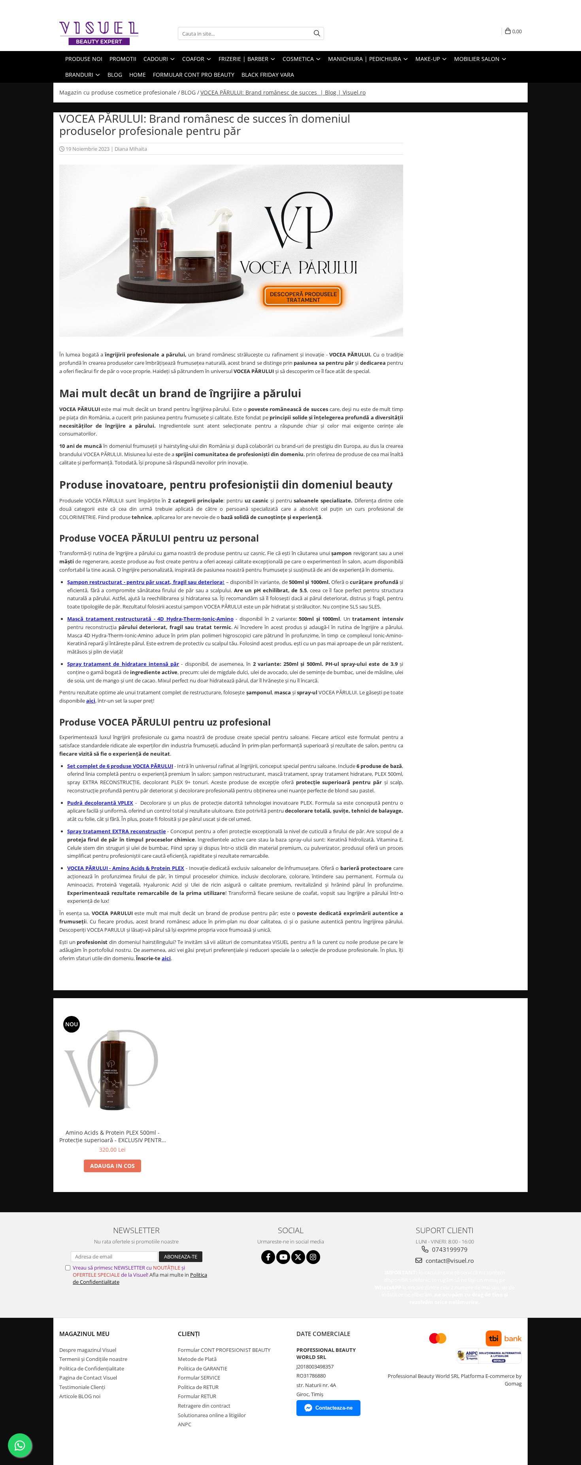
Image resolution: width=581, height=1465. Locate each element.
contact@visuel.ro (449, 1260)
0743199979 (449, 1249)
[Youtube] (283, 1257)
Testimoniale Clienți (82, 1387)
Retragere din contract (204, 1405)
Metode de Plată (197, 1359)
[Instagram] (313, 1257)
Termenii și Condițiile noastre (93, 1359)
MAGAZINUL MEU (84, 1334)
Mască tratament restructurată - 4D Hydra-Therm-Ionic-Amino (150, 618)
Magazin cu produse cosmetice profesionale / (119, 92)
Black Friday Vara (267, 74)
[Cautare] (317, 33)
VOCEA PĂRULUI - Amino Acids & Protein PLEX (125, 868)
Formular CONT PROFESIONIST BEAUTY (224, 1349)
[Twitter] (298, 1257)
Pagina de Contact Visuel (88, 1377)
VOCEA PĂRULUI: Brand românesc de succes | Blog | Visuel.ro (283, 92)
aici (90, 700)
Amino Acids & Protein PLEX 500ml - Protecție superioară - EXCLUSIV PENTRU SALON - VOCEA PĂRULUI (112, 1136)
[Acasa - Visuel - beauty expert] (98, 33)
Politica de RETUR (198, 1387)
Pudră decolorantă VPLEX (100, 802)
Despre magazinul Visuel (87, 1349)
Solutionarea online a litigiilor (212, 1415)
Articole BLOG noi (79, 1396)
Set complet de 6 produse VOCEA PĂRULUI (120, 765)
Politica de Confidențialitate (91, 1368)
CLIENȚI (189, 1334)
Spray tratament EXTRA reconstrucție (116, 831)
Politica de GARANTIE (202, 1368)
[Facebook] (268, 1257)
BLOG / (190, 92)
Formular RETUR (197, 1396)
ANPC (184, 1424)
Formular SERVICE (199, 1377)
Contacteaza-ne (334, 1408)
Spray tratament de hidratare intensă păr (123, 663)
